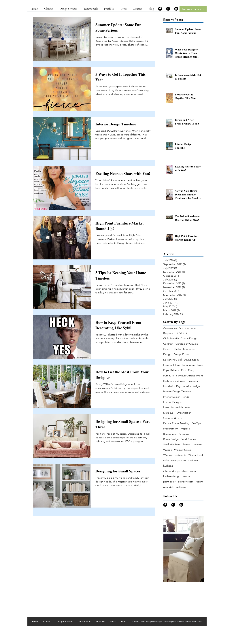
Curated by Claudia (187, 343)
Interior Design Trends (176, 396)
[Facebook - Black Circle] (160, 9)
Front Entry (187, 370)
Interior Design (191, 386)
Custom (167, 349)
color (166, 460)
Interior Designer (173, 402)
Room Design (171, 439)
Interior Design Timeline (177, 391)
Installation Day (171, 386)
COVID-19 (181, 333)
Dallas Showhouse (184, 349)
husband (168, 465)
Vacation (197, 444)
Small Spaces (188, 439)
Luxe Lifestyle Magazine (176, 407)
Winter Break (195, 455)
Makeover (168, 412)
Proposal (185, 428)
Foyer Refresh (171, 370)
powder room (185, 481)
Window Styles (182, 449)
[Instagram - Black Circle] (176, 9)
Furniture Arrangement (189, 375)
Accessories (170, 327)
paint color (169, 481)
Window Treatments (174, 455)
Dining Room (191, 359)
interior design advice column (180, 471)
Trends (186, 444)
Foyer (200, 365)
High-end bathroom (174, 380)
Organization (184, 412)
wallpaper (181, 487)
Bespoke (168, 333)
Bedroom (190, 327)
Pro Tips (196, 423)
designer (193, 460)
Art (181, 327)
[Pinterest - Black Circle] (168, 9)
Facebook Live (171, 365)
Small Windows (171, 444)
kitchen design (171, 476)
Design (167, 354)
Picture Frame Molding (176, 423)
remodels (168, 487)
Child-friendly (171, 338)
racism (199, 481)
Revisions (184, 433)
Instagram (194, 380)
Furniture (168, 375)
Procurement (170, 428)
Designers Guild (172, 359)
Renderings (169, 433)
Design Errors (181, 354)
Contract (168, 343)
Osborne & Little (172, 418)
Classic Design (189, 338)
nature (186, 476)
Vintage (167, 449)
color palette (178, 460)
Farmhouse (188, 365)
